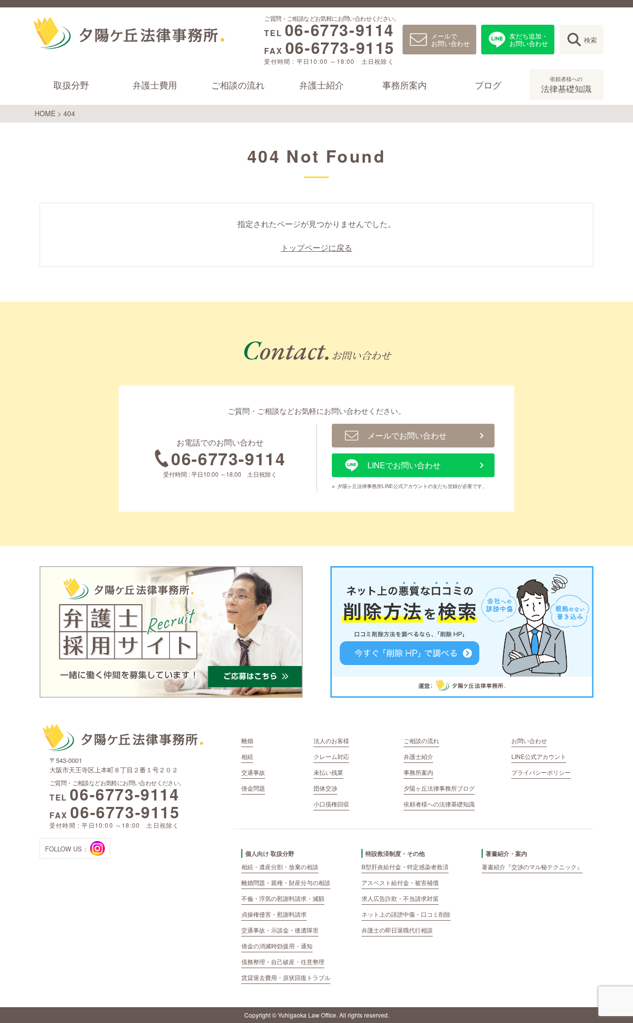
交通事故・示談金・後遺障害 (279, 930)
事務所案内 (405, 84)
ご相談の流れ (238, 84)
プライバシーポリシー (541, 772)
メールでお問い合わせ (450, 39)
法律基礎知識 (567, 84)
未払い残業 (328, 772)
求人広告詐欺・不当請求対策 (400, 898)
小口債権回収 (331, 804)
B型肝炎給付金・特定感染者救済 (405, 866)
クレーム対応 (331, 756)
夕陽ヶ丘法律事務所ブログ (439, 788)
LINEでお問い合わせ (404, 465)
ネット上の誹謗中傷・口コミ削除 (406, 914)
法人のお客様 (331, 740)
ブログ (488, 84)
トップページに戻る (316, 248)
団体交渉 (325, 788)
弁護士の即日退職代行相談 (397, 930)
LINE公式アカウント (538, 756)
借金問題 (253, 788)
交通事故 (253, 772)
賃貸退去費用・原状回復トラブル (285, 977)
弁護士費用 (155, 84)
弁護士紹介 (321, 84)
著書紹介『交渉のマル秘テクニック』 (532, 866)
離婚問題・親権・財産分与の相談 (285, 882)
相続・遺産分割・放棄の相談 (279, 866)
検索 (590, 39)
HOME (45, 113)
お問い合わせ (529, 740)
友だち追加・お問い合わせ (528, 39)
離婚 (247, 740)
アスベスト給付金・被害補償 (400, 882)
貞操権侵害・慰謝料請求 (274, 914)
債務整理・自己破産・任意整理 (282, 961)
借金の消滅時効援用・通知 (277, 945)
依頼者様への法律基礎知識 (439, 804)
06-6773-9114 (339, 29)
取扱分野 (71, 84)
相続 (247, 756)
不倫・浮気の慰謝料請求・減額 (282, 898)
